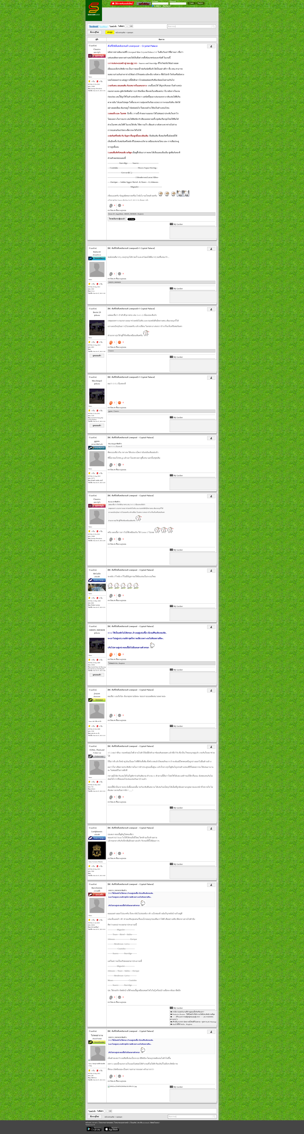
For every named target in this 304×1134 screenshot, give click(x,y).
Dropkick (141, 214)
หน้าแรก (88, 1123)
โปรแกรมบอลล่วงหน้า (121, 1123)
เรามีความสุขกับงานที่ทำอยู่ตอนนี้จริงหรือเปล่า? (188, 1012)
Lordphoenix (96, 831)
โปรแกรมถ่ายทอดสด (106, 1123)
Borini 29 (111, 214)
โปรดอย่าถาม (113, 663)
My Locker (178, 224)
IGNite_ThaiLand (97, 750)
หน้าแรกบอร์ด (120, 32)
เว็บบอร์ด (133, 1123)
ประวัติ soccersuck (143, 1123)
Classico (96, 49)
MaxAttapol (97, 381)
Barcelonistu (97, 888)
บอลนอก (130, 32)
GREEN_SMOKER (130, 214)
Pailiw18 (97, 252)
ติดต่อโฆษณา (155, 1123)
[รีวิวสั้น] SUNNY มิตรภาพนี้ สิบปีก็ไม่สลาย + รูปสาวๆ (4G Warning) (194, 1022)
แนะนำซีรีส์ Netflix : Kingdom (182, 1024)
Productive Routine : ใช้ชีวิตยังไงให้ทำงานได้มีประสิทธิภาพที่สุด (193, 1014)
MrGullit (97, 574)
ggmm (110, 411)
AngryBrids (119, 214)
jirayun (97, 693)
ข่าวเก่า (95, 1123)
